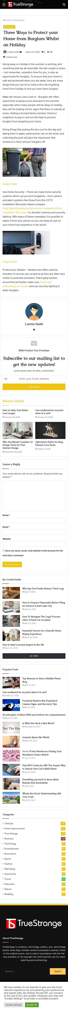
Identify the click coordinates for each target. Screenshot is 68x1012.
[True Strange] (20, 4)
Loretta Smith (13, 52)
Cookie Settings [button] (14, 1004)
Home (8, 20)
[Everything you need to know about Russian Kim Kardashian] (11, 784)
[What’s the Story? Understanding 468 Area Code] (11, 798)
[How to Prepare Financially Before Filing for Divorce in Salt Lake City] (11, 607)
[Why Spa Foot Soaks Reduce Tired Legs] (11, 593)
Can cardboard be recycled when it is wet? (49, 412)
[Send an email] (21, 52)
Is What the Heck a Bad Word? (38, 723)
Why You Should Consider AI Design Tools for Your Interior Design (18, 445)
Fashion (8, 864)
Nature (7, 889)
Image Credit (10, 183)
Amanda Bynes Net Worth (35, 737)
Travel (7, 879)
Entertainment (11, 848)
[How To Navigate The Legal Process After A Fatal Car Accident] (11, 621)
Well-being (9, 869)
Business (8, 838)
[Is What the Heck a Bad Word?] (11, 728)
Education (9, 884)
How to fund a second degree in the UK (23, 644)
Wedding (8, 894)
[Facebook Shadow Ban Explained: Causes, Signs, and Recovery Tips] (11, 705)
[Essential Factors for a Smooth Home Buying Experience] (11, 635)
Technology (10, 843)
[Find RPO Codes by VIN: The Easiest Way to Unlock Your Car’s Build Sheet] (11, 770)
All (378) (34, 656)
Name (6, 515)
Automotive (10, 874)
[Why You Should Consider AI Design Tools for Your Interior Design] (18, 430)
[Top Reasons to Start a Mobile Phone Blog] (11, 683)
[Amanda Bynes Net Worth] (11, 742)
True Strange (11, 833)
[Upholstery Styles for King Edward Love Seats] (50, 430)
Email (6, 527)
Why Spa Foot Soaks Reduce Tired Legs (43, 588)
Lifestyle (8, 823)
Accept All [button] (32, 1004)
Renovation (19, 20)
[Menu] (4, 5)
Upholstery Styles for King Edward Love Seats (49, 443)
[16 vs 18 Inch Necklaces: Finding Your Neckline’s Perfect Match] (11, 756)
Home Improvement (14, 828)
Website (7, 539)
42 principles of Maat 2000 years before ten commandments (34, 714)
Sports (7, 859)
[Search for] (64, 5)
